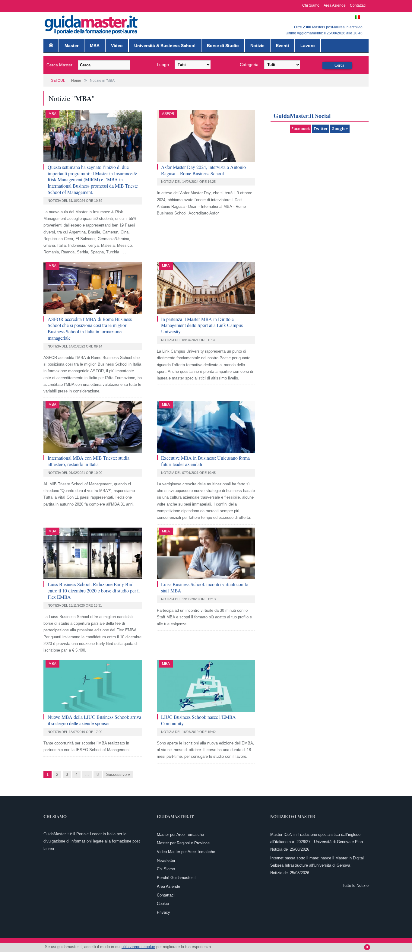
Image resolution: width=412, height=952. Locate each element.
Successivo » (118, 774)
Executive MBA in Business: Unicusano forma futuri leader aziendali (205, 461)
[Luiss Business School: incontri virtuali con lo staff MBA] (206, 553)
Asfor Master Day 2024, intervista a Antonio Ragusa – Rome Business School (203, 170)
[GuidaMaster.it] (91, 23)
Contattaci (358, 5)
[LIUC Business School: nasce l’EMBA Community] (206, 686)
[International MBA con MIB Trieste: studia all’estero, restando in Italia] (92, 427)
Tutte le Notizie (355, 885)
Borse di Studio (223, 45)
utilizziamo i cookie (138, 946)
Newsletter (166, 860)
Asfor (168, 114)
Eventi (282, 45)
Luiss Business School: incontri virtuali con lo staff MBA (204, 587)
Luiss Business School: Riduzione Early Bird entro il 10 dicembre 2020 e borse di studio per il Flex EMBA (94, 590)
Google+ (339, 128)
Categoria (249, 64)
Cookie (163, 903)
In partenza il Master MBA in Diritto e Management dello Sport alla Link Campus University (202, 325)
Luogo (163, 64)
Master (71, 45)
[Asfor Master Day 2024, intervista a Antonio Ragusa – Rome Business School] (206, 136)
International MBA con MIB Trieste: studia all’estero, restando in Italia (88, 461)
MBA (95, 45)
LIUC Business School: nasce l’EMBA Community (198, 720)
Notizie (257, 45)
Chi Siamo (310, 5)
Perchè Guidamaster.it (176, 877)
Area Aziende (335, 5)
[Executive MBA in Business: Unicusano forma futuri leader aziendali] (206, 427)
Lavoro (307, 45)
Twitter (320, 128)
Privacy (163, 912)
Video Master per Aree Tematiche (186, 851)
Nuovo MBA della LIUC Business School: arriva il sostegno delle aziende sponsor (94, 720)
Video (117, 45)
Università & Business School (164, 45)
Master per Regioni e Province (183, 843)
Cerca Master (59, 64)
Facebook (300, 128)
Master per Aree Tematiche (180, 834)
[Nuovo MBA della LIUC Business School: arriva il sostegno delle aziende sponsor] (92, 686)
